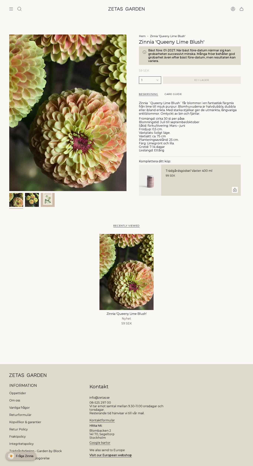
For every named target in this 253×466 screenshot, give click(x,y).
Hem (142, 36)
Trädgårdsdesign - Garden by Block (35, 451)
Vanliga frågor (19, 407)
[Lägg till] (235, 190)
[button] (21, 456)
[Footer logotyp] (27, 375)
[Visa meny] (11, 9)
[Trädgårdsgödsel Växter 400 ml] (150, 180)
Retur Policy (18, 429)
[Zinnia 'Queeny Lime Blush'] (126, 272)
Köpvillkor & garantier (25, 422)
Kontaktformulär (102, 420)
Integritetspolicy (21, 444)
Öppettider (17, 393)
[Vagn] (241, 9)
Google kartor (99, 442)
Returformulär (20, 415)
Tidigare (9, 112)
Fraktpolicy (17, 436)
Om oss (14, 400)
